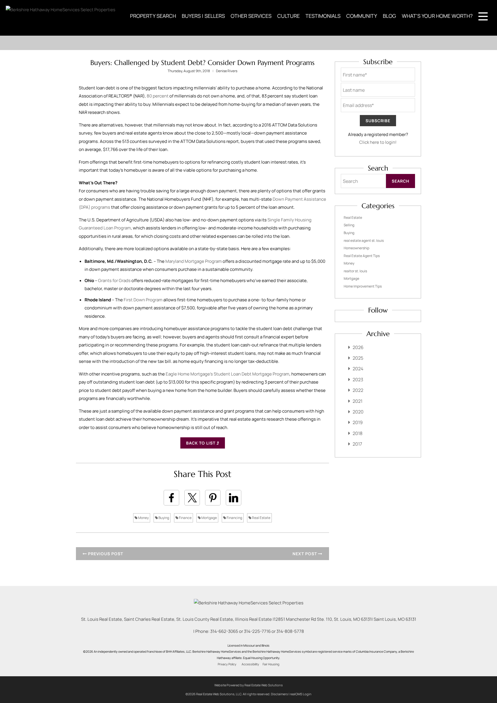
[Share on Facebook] (171, 497)
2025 (358, 358)
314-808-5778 (290, 631)
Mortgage (209, 517)
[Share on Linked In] (233, 497)
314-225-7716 (257, 631)
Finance (185, 517)
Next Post (305, 553)
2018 (357, 433)
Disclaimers (279, 694)
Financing (234, 517)
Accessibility (250, 664)
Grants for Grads (114, 280)
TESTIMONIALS (323, 15)
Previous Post (105, 553)
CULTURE (288, 15)
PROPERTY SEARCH (153, 15)
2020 (358, 412)
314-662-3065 (224, 631)
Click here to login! (378, 142)
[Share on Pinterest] (213, 497)
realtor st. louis (355, 271)
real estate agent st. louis (364, 240)
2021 (357, 401)
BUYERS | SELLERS (203, 15)
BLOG (389, 15)
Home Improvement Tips (363, 286)
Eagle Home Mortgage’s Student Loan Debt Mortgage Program (227, 374)
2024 (358, 368)
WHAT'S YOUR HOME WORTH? (437, 15)
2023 (358, 379)
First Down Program (143, 300)
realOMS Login (300, 694)
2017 (357, 444)
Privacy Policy (227, 664)
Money (143, 517)
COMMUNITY (361, 15)
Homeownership (356, 248)
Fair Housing (271, 664)
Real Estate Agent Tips (362, 255)
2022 (358, 390)
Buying (163, 517)
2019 (358, 422)
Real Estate (260, 517)
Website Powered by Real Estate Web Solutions (248, 685)
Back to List (201, 443)
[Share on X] (192, 497)
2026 (358, 347)
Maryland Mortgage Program (193, 261)
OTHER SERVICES (251, 15)
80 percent (158, 96)
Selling (349, 225)
